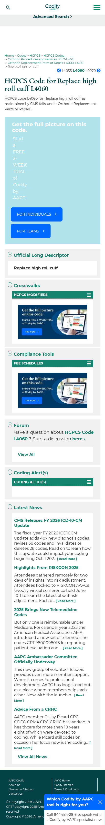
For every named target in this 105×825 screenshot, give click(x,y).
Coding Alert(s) (31, 473)
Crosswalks (27, 285)
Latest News (28, 507)
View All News (32, 756)
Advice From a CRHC (35, 709)
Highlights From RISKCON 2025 (46, 567)
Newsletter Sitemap (21, 789)
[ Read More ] (67, 559)
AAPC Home (62, 780)
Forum (21, 425)
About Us (14, 785)
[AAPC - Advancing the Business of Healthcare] (52, 7)
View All (26, 454)
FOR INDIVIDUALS (34, 214)
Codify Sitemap (63, 785)
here (77, 439)
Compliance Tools (34, 354)
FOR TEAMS (28, 231)
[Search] (8, 7)
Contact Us (15, 793)
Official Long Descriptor (41, 255)
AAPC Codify (16, 780)
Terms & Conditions (66, 789)
